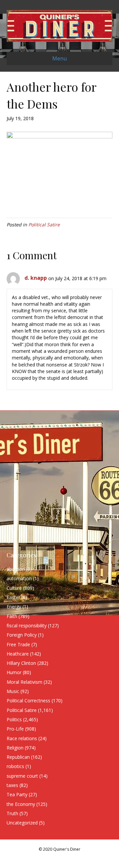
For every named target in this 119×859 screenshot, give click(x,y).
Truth (12, 813)
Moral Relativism (24, 682)
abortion (16, 569)
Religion (15, 747)
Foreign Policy (22, 635)
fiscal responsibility (27, 625)
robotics (15, 766)
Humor (14, 672)
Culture (14, 588)
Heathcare (18, 654)
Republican (18, 757)
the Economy (21, 804)
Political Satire (44, 224)
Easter (13, 597)
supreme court (22, 776)
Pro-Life (15, 729)
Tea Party (17, 794)
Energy (14, 606)
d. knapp (35, 277)
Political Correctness (28, 700)
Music (13, 691)
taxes (12, 785)
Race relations (22, 738)
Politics (14, 719)
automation (19, 578)
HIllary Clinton (21, 663)
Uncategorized (22, 823)
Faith (12, 616)
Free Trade (18, 644)
